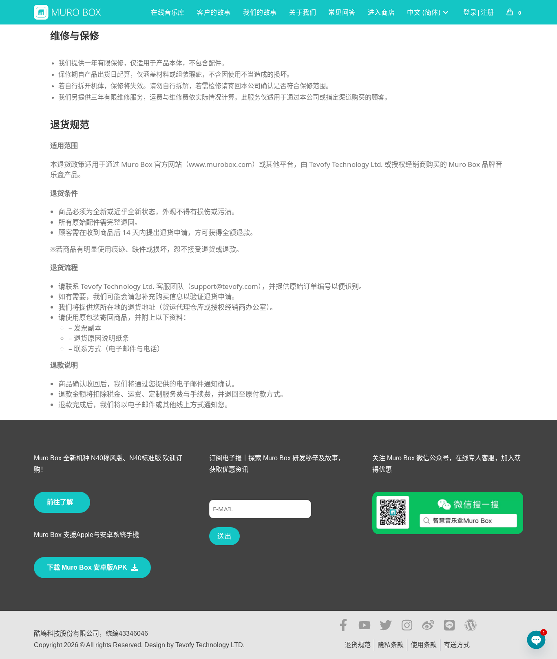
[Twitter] (386, 625)
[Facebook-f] (343, 625)
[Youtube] (364, 625)
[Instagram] (407, 625)
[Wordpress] (470, 625)
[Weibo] (428, 625)
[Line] (449, 625)
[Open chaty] (536, 640)
